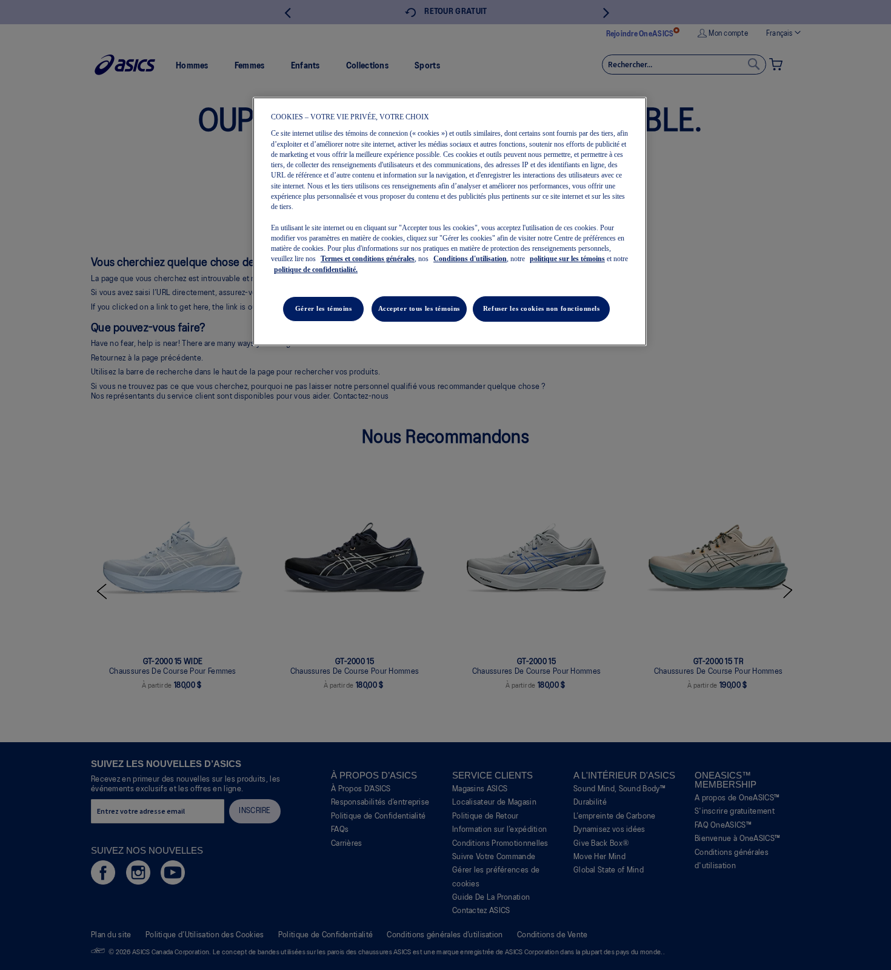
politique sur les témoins (567, 258)
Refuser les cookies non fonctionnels (541, 308)
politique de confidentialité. (316, 269)
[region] (450, 221)
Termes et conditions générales (368, 258)
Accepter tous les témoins (419, 308)
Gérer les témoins (323, 308)
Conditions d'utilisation (470, 258)
